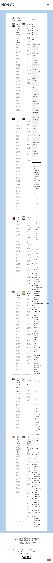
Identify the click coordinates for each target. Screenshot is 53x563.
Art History (35, 60)
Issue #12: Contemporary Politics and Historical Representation (37, 458)
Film (33, 85)
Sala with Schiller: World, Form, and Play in (29, 445)
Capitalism (35, 69)
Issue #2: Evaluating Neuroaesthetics (37, 518)
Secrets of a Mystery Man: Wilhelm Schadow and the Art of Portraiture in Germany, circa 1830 (20, 34)
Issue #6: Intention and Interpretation (37, 494)
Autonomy (35, 62)
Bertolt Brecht (36, 64)
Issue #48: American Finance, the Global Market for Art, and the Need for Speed (37, 172)
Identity (34, 87)
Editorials (36, 30)
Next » (27, 521)
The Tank (36, 26)
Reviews (35, 32)
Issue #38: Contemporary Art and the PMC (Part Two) (37, 258)
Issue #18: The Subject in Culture (37, 419)
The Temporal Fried (30, 121)
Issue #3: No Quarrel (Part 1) (37, 512)
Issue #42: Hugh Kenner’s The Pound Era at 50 (37, 228)
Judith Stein (35, 96)
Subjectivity (35, 144)
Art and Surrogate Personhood (20, 219)
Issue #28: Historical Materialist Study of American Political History (36, 339)
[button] (48, 5)
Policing (34, 128)
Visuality (35, 151)
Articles (35, 24)
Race (39, 135)
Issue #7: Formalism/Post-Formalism (37, 488)
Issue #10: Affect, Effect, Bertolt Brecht (37, 474)
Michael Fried (36, 110)
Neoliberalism (36, 114)
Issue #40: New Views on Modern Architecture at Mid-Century (37, 244)
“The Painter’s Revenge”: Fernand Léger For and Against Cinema (19, 444)
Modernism (35, 112)
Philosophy (35, 121)
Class (34, 71)
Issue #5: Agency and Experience (36, 500)
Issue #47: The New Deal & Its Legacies (37, 182)
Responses (36, 34)
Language (35, 101)
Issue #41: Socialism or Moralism (36, 236)
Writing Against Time (29, 293)
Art (37, 53)
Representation (36, 140)
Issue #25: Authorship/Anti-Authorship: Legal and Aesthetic (38, 367)
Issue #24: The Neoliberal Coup (37, 375)
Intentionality (36, 92)
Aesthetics (35, 48)
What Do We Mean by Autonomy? (30, 382)
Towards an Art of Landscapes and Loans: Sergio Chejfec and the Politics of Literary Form (30, 227)
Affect (34, 51)
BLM (33, 67)
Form (37, 85)
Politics (34, 135)
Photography (36, 124)
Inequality (35, 89)
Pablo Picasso (36, 119)
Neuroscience (36, 117)
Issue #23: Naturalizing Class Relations (37, 381)
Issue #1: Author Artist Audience (37, 524)
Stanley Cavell (36, 142)
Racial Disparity (36, 137)
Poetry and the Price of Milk (19, 293)
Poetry (35, 28)
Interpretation (36, 94)
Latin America (36, 103)
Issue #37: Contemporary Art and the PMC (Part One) (37, 267)
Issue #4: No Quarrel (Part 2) (37, 506)
